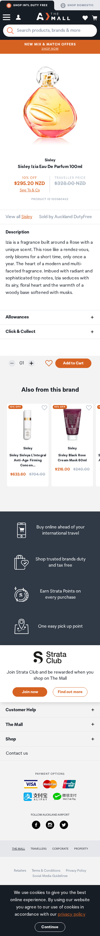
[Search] (10, 30)
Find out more (70, 692)
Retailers (20, 870)
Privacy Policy (76, 870)
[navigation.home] (53, 17)
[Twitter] (64, 825)
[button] (6, 17)
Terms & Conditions (46, 870)
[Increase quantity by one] (31, 363)
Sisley (26, 217)
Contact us (17, 753)
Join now (30, 692)
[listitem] (50, 530)
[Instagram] (50, 825)
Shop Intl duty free (30, 5)
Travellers (39, 848)
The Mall (18, 848)
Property (81, 848)
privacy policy (71, 914)
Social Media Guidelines (50, 876)
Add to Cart (73, 363)
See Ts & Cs (30, 190)
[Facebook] (36, 825)
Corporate (60, 848)
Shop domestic (81, 5)
